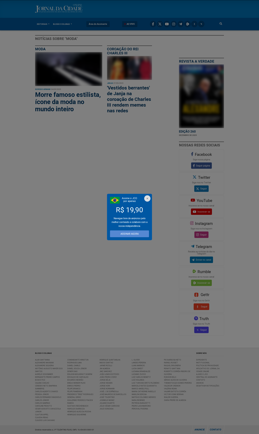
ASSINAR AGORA (130, 233)
